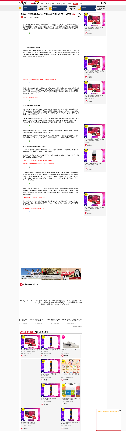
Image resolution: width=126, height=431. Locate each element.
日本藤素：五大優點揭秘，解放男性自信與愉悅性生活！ (38, 160)
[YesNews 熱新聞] (23, 4)
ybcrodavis (36, 17)
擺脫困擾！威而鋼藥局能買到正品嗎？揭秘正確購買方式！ (39, 163)
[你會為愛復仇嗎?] (51, 273)
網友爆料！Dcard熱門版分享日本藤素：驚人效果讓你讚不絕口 (40, 79)
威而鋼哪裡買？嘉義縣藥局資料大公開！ (34, 208)
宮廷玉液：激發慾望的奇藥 (30, 97)
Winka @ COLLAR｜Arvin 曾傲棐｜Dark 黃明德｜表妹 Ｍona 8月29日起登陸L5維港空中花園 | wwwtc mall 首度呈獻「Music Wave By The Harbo (43, 304)
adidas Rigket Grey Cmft (25, 301)
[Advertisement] (51, 41)
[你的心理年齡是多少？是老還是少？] (31, 273)
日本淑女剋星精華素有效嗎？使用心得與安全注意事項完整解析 (74, 302)
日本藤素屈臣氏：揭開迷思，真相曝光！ (34, 197)
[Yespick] (35, 4)
